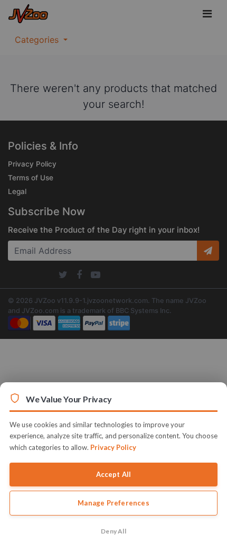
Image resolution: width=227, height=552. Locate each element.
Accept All (113, 474)
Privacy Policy (113, 447)
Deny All (113, 531)
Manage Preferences (113, 503)
